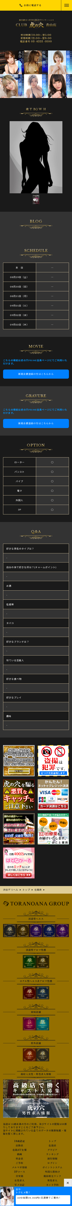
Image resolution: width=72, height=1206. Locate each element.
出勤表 (19, 1145)
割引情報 (52, 1159)
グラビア (52, 1150)
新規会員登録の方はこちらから (36, 374)
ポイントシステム (52, 1167)
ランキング (52, 1154)
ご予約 (19, 1163)
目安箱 (19, 1176)
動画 (19, 1154)
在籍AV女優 (19, 1150)
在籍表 (52, 1145)
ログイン (52, 1163)
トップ (52, 1141)
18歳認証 (19, 1141)
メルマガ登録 (19, 1167)
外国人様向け (52, 1172)
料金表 (19, 1159)
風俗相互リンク (52, 1176)
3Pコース (19, 1172)
